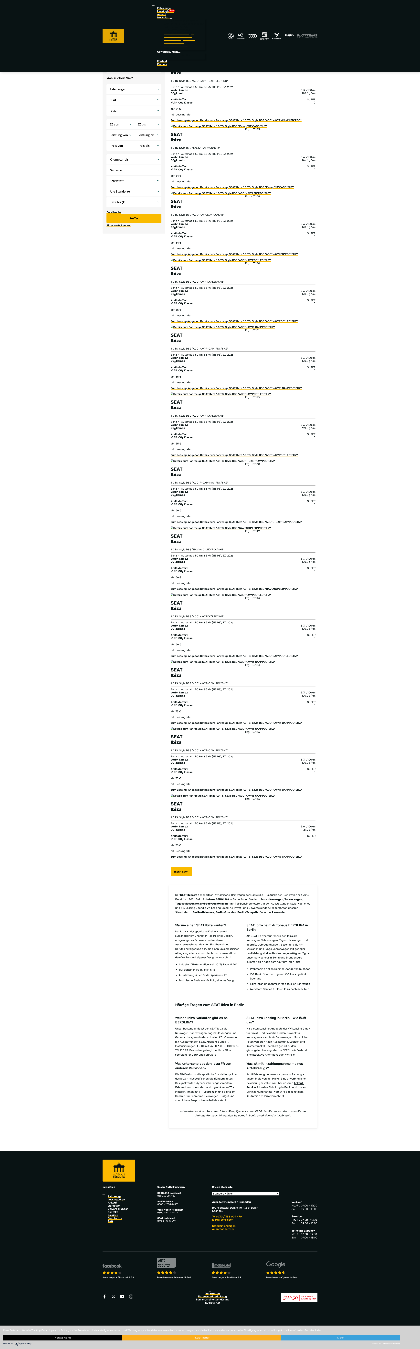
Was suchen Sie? (119, 78)
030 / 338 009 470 (229, 1216)
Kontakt (162, 61)
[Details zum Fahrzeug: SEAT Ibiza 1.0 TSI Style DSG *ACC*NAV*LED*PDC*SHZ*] (221, 193)
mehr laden (181, 871)
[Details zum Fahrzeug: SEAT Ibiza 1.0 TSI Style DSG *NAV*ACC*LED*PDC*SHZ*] (221, 527)
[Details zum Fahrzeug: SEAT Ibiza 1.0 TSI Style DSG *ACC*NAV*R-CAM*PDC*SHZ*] (223, 327)
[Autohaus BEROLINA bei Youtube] (122, 1296)
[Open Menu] (153, 5)
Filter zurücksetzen (118, 225)
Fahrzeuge (164, 8)
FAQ (110, 1221)
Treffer (134, 218)
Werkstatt (114, 1205)
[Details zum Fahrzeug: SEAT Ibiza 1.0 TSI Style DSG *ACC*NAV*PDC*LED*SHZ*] (221, 259)
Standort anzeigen (224, 1225)
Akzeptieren (202, 1337)
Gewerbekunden (118, 1208)
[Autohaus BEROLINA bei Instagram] (131, 1296)
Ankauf (161, 14)
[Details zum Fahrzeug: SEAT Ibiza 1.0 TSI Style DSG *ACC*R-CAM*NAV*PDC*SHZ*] (223, 460)
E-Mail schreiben (222, 1219)
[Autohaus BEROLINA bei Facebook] (104, 1296)
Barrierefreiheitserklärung (212, 1299)
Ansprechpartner (223, 1229)
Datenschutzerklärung (212, 1296)
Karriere (162, 64)
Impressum (212, 1293)
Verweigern (63, 1337)
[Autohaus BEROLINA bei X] (113, 1296)
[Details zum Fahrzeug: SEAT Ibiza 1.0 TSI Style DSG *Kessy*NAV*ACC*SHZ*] (219, 126)
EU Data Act (212, 1302)
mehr (340, 1337)
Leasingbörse (165, 11)
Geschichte (115, 1218)
